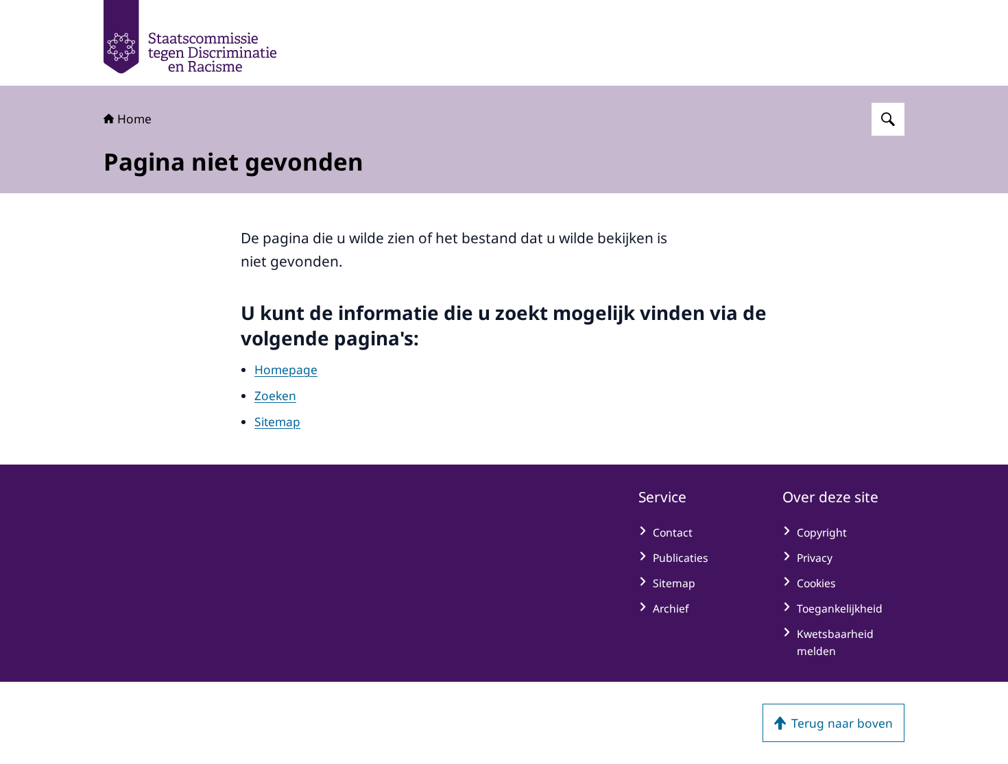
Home (134, 118)
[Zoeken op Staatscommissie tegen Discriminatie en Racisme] (888, 119)
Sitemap (277, 421)
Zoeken (275, 395)
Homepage (285, 369)
